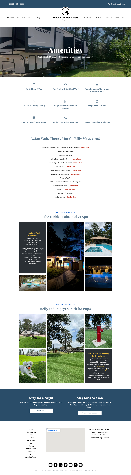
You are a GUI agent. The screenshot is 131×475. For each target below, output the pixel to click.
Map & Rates (88, 18)
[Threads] (66, 465)
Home (31, 429)
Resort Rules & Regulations (99, 429)
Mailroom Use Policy (99, 435)
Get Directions (118, 4)
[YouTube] (71, 465)
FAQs (31, 454)
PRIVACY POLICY (91, 471)
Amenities (21, 18)
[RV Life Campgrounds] (81, 465)
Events (30, 18)
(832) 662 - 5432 (16, 4)
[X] (76, 465)
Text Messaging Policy (99, 432)
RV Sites (10, 18)
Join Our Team (31, 457)
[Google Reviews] (61, 465)
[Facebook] (56, 465)
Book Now (41, 411)
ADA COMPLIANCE (77, 471)
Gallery (99, 18)
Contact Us (119, 18)
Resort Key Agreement (100, 437)
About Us (108, 18)
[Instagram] (51, 465)
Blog (38, 18)
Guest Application (89, 413)
